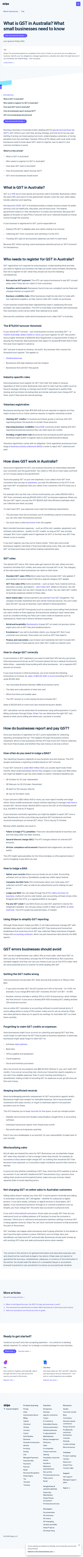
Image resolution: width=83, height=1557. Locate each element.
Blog (64, 1415)
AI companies (48, 1448)
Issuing (26, 1451)
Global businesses (50, 1430)
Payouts (26, 1467)
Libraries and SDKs (50, 1524)
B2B (42, 427)
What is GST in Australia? (13, 99)
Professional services (51, 1475)
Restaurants (32, 624)
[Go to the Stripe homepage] (6, 1405)
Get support (67, 1477)
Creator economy (49, 1451)
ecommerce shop (11, 1159)
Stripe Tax (37, 713)
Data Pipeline (28, 1436)
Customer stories (69, 1412)
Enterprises (47, 1409)
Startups (46, 1412)
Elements (26, 1439)
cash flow (70, 802)
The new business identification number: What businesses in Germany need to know (39, 1307)
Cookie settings (69, 1444)
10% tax (14, 193)
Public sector (48, 1478)
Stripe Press (67, 1465)
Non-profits (47, 1472)
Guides (65, 1409)
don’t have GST (43, 587)
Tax (22, 11)
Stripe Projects (48, 1527)
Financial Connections (31, 1442)
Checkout (27, 1424)
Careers (66, 1459)
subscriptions (21, 1044)
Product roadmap (69, 1456)
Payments (27, 1464)
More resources (10, 11)
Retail (45, 1481)
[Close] (78, 1545)
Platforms (47, 1442)
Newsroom (67, 1462)
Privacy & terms (69, 1427)
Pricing (25, 1409)
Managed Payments (30, 1457)
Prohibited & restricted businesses (67, 1432)
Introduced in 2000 (12, 205)
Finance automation (50, 1427)
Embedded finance (50, 1424)
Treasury (26, 1485)
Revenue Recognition (31, 1473)
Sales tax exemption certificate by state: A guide (25, 1310)
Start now (9, 1351)
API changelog (48, 1521)
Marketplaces (48, 1436)
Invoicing (26, 1448)
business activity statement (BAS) (26, 446)
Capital (26, 1421)
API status (47, 1518)
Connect (26, 1430)
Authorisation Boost (30, 1415)
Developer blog (49, 1531)
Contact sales (23, 1351)
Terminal (26, 1482)
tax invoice (31, 522)
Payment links (28, 1461)
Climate (26, 1427)
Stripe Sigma (28, 1476)
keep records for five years (38, 1111)
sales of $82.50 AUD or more (41, 676)
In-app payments (49, 1433)
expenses (32, 482)
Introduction (8, 95)
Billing (25, 1418)
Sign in (66, 1488)
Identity (26, 1445)
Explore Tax (8, 1380)
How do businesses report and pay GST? (19, 111)
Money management (51, 1439)
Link (24, 1454)
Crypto (26, 1433)
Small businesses (14, 358)
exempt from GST (51, 597)
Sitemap (66, 1441)
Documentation (49, 1512)
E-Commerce (48, 1421)
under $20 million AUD (34, 767)
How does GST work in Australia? (16, 107)
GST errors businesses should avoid (17, 115)
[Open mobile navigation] (78, 4)
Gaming (46, 1454)
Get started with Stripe (14, 35)
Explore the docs (50, 1380)
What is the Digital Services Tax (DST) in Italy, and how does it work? (33, 1304)
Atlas (25, 1412)
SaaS (45, 1445)
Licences (66, 1438)
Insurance (46, 1463)
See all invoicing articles (13, 1297)
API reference (48, 1515)
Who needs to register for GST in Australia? (20, 103)
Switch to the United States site (40, 1551)
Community (67, 1418)
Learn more (8, 62)
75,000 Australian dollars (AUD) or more (21, 334)
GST (5, 265)
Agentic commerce (50, 1415)
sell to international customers (23, 1213)
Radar (25, 1470)
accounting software (23, 934)
